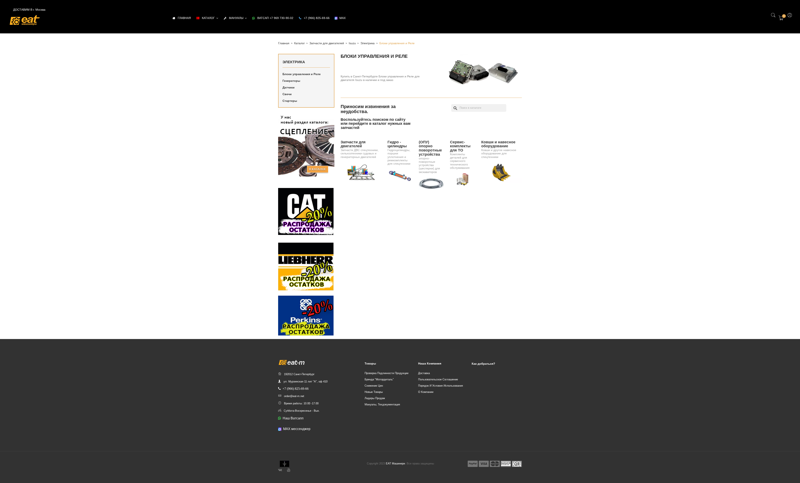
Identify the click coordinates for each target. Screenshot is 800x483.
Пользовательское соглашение (438, 379)
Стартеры (289, 100)
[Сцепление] (306, 145)
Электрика (293, 62)
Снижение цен (374, 385)
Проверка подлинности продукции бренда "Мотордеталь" (386, 376)
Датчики (288, 87)
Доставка (424, 373)
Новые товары (374, 391)
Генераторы (291, 80)
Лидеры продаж (375, 398)
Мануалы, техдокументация (382, 404)
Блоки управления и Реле (301, 74)
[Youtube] (288, 469)
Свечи (287, 94)
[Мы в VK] (280, 469)
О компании (425, 391)
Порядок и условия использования (440, 385)
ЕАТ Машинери (395, 463)
